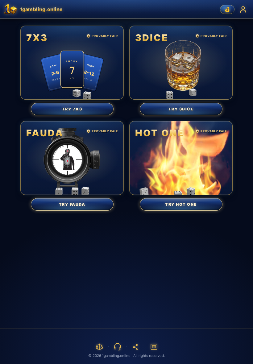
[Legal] (99, 346)
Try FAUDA (72, 204)
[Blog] (154, 346)
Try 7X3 (72, 109)
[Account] (243, 9)
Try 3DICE (181, 109)
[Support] (117, 346)
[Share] (135, 346)
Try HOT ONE (181, 204)
